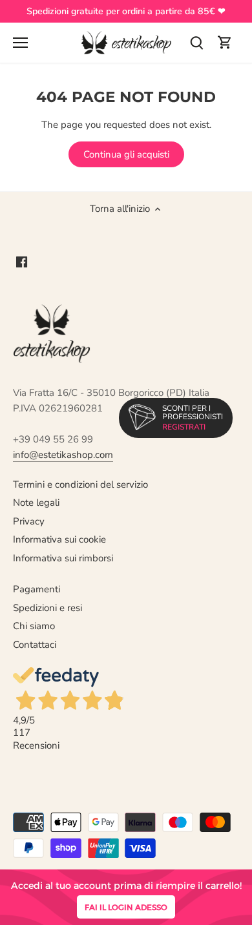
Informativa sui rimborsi (63, 558)
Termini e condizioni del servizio (80, 484)
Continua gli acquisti (126, 154)
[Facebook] (21, 261)
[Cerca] (196, 43)
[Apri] (20, 42)
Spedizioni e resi (47, 607)
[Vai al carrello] (225, 43)
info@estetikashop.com (63, 454)
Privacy (29, 521)
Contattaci (34, 644)
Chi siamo (34, 625)
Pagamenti (36, 589)
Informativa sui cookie (59, 539)
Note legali (36, 502)
